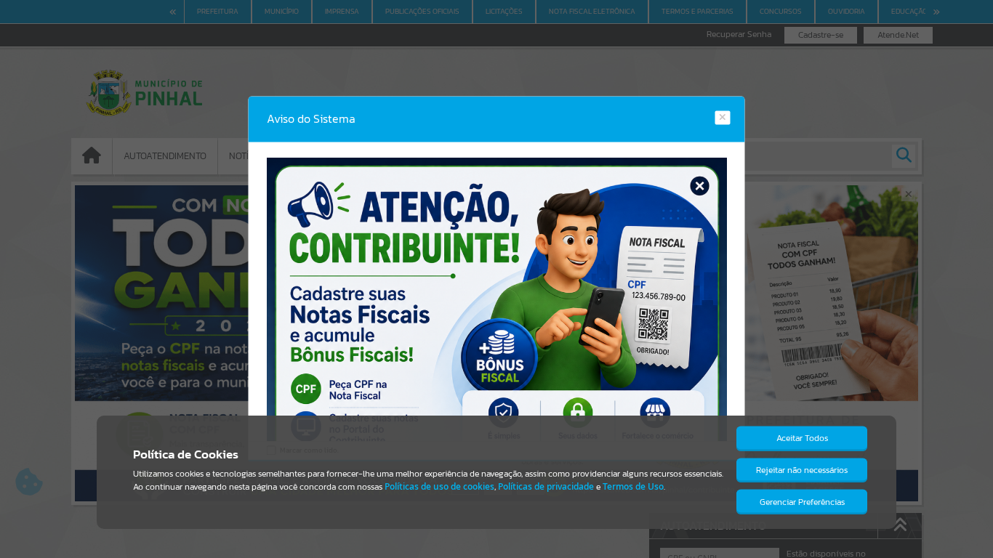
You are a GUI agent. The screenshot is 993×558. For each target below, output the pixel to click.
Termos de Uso (633, 486)
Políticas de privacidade (546, 486)
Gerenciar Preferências (802, 502)
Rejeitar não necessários (802, 470)
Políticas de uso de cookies (439, 486)
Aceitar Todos (802, 438)
